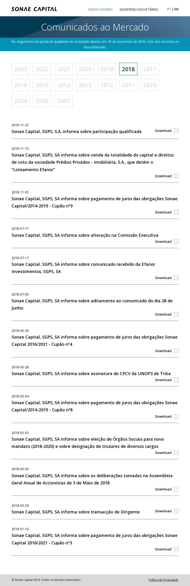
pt (169, 9)
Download (163, 130)
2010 (149, 85)
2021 (63, 69)
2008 (42, 101)
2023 (20, 69)
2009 (20, 101)
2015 (42, 85)
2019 (106, 69)
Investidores (100, 9)
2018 (128, 69)
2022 (42, 69)
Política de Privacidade (163, 580)
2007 (63, 101)
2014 (63, 85)
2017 (149, 69)
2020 (85, 69)
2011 (128, 85)
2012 (106, 85)
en (176, 9)
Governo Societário (139, 9)
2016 (20, 85)
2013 (85, 85)
